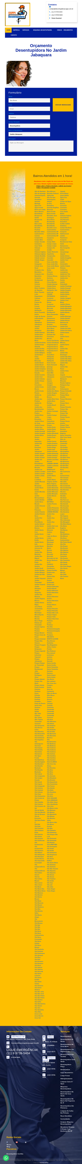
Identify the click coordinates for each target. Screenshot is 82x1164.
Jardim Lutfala (39, 475)
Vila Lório (50, 806)
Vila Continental (65, 488)
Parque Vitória (39, 685)
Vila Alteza (50, 723)
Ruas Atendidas (66, 1116)
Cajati (62, 199)
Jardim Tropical (40, 584)
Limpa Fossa (65, 1075)
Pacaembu (50, 566)
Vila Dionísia (51, 768)
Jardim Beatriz (39, 350)
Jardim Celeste (40, 379)
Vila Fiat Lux (64, 500)
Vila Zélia (63, 574)
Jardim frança (51, 441)
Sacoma (49, 659)
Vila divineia (51, 776)
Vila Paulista (39, 951)
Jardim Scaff (39, 568)
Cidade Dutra (51, 286)
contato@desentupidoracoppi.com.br (61, 9)
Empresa (16, 30)
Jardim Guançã (40, 431)
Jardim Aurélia (39, 348)
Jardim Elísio (39, 415)
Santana (37, 707)
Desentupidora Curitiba (14, 1154)
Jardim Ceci (39, 377)
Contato (14, 35)
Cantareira (38, 244)
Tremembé (38, 721)
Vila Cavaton (51, 760)
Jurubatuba (38, 608)
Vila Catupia (64, 477)
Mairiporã (63, 379)
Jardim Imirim (64, 294)
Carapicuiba (51, 256)
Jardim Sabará (39, 524)
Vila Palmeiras (51, 832)
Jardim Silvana (40, 572)
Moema (37, 617)
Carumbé (50, 260)
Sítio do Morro (52, 693)
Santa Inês (38, 705)
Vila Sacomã (39, 971)
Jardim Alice (39, 334)
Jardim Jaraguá (65, 298)
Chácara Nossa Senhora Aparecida (52, 278)
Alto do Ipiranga (40, 193)
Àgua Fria (38, 205)
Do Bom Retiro (52, 326)
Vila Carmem (39, 790)
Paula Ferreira (39, 687)
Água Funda (39, 207)
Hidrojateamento (66, 1078)
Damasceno (51, 318)
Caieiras (49, 240)
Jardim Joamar (40, 457)
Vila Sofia (38, 1002)
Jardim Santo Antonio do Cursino (39, 548)
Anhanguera (51, 199)
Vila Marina (50, 812)
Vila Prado (50, 848)
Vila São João (39, 991)
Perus (36, 693)
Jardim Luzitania (52, 465)
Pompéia (37, 701)
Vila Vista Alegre (65, 566)
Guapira (37, 308)
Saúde (37, 709)
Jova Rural (38, 606)
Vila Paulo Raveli (66, 542)
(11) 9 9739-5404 (57, 15)
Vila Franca (51, 786)
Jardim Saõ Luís (52, 526)
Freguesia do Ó (52, 350)
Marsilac (50, 546)
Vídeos (59, 30)
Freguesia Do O (52, 344)
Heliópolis (38, 310)
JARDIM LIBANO (52, 463)
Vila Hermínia (51, 792)
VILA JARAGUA (52, 800)
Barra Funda (51, 211)
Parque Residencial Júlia (39, 669)
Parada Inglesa (40, 627)
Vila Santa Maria (52, 862)
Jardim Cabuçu (40, 367)
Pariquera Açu (65, 385)
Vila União (50, 881)
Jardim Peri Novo (66, 330)
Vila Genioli (64, 504)
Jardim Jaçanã (39, 453)
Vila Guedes (64, 508)
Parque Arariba (52, 570)
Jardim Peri (38, 518)
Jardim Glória (39, 429)
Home (8, 30)
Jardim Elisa (51, 431)
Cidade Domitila (40, 256)
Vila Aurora (38, 754)
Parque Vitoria (65, 427)
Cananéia (63, 205)
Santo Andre (51, 677)
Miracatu (63, 381)
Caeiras (37, 236)
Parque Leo (64, 393)
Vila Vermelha (39, 1010)
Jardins (49, 532)
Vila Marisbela (51, 814)
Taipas (49, 701)
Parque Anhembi (65, 391)
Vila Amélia (64, 449)
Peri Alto (50, 627)
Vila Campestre (40, 776)
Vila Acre (50, 719)
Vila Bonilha (64, 465)
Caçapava (50, 238)
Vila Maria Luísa (52, 808)
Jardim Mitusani (52, 492)
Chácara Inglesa (40, 252)
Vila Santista (51, 864)
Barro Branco (39, 211)
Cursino (37, 284)
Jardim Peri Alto (65, 328)
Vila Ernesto (51, 780)
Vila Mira (37, 909)
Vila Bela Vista (65, 457)
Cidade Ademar (52, 284)
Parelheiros (51, 568)
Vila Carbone (51, 748)
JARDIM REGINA (52, 512)
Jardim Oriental (40, 506)
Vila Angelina (39, 739)
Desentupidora (65, 1036)
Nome (10, 96)
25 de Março (64, 193)
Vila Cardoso (51, 752)
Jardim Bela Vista (53, 399)
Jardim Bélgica (40, 352)
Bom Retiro (51, 219)
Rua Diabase (51, 651)
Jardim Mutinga (65, 316)
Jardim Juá (38, 459)
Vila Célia (63, 481)
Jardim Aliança (40, 332)
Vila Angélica (64, 451)
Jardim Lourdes (40, 471)
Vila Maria (38, 887)
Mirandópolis (39, 615)
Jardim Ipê (38, 443)
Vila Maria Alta (39, 889)
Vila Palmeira (51, 830)
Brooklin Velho (40, 232)
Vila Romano (39, 961)
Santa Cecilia (51, 663)
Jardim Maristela (52, 488)
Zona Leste (38, 1014)
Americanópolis (40, 195)
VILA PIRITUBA (52, 844)
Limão (49, 538)
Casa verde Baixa (53, 266)
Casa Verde (38, 246)
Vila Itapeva (64, 516)
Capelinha (50, 254)
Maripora (50, 544)
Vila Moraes (38, 923)
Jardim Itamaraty (52, 453)
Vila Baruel (64, 455)
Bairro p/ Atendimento (15, 130)
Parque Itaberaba (53, 586)
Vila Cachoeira (65, 471)
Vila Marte (38, 901)
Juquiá (62, 375)
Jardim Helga (51, 447)
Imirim (37, 314)
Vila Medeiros (39, 907)
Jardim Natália (39, 500)
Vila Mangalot (65, 522)
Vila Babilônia (39, 760)
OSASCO (50, 564)
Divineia (49, 324)
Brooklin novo (52, 227)
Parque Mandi (51, 588)
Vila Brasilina (39, 764)
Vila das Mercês (40, 812)
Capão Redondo (52, 252)
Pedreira (37, 689)
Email (10, 105)
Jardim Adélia (51, 387)
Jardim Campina (40, 369)
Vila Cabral (38, 774)
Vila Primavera (52, 852)
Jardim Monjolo (52, 494)
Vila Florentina (65, 502)
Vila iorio (50, 794)
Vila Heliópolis (39, 854)
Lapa (48, 534)
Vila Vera (37, 1008)
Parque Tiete (51, 617)
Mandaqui (38, 612)
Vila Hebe (50, 790)
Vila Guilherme (39, 840)
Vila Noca (38, 931)
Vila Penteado (51, 838)
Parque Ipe (50, 584)
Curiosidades (65, 1119)
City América (64, 217)
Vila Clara (38, 794)
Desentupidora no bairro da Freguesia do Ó (67, 1101)
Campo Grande (40, 242)
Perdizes (37, 691)
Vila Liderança (65, 520)
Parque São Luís (52, 612)
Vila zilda (50, 887)
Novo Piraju (38, 621)
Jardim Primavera (53, 508)
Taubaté (49, 705)
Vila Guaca (38, 836)
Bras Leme (38, 223)
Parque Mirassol (52, 590)
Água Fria (63, 197)
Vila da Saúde (39, 810)
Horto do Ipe (51, 363)
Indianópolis (39, 318)
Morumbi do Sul (52, 558)
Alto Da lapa (51, 197)
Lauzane (37, 610)
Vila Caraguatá (39, 786)
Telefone (11, 113)
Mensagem (12, 139)
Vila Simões (38, 1000)
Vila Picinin (51, 842)
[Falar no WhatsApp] (6, 1158)
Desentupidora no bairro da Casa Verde (67, 1094)
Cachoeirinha (39, 234)
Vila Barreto (64, 453)
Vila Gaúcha (39, 834)
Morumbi (50, 554)
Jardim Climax (39, 381)
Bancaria (50, 209)
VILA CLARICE (52, 762)
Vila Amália (64, 447)
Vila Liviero (38, 885)
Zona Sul (38, 1018)
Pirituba (37, 695)
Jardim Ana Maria (53, 391)
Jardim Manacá (40, 481)
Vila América (51, 725)
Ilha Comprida (65, 248)
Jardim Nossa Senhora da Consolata (65, 322)
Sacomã (49, 661)
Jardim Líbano (65, 304)
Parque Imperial (40, 651)
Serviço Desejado (14, 122)
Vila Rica (37, 957)
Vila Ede (37, 824)
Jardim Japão (39, 455)
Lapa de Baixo (52, 536)
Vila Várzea (38, 1006)
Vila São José (39, 993)
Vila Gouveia (64, 506)
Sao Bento (50, 679)
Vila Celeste (39, 792)
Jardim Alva (38, 336)
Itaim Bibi (50, 373)
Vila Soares (64, 558)
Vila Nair (37, 925)
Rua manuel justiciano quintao (51, 655)
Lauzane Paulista (66, 377)
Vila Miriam (50, 816)
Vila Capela (38, 784)
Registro (63, 433)
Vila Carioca (39, 788)
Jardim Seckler (40, 570)
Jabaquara (38, 322)
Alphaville (50, 195)
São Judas (38, 717)
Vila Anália (50, 727)
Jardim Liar (38, 469)
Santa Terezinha (52, 667)
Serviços (25, 30)
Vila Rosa (38, 965)
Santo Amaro (51, 675)
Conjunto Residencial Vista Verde (66, 242)
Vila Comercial (65, 486)
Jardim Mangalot (66, 306)
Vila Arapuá (38, 748)
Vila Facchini (39, 828)
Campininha (39, 238)
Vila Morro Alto (52, 822)
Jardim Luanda (40, 473)
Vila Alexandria (40, 733)
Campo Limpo (51, 244)
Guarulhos (50, 354)
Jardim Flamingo (66, 286)
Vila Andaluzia (39, 737)
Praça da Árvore (40, 703)
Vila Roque (64, 546)
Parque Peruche (52, 608)
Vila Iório (50, 796)
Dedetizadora (65, 1069)
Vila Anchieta (39, 735)
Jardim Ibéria (64, 292)
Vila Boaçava (64, 463)
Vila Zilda (38, 1012)
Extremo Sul (51, 334)
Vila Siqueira (51, 871)
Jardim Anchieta (40, 342)
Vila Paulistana (40, 953)
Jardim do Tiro (65, 274)
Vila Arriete (38, 752)
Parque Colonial (40, 639)
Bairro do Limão (40, 209)
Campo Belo (39, 240)
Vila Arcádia (39, 750)
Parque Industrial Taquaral (38, 655)
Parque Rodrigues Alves (38, 675)
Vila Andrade (51, 729)
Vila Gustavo (39, 850)
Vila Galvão (51, 788)
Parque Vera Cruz (53, 619)
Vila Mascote (39, 903)
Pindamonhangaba (53, 629)
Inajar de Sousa (40, 316)
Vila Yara (50, 883)
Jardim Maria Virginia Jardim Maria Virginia (52, 481)
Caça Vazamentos (66, 1072)
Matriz (49, 548)
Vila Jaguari (64, 518)
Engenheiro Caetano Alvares (38, 298)
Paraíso (37, 629)
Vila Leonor (38, 883)
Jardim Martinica (52, 490)
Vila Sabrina (39, 969)
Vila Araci (38, 746)
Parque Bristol (39, 633)
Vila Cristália (39, 802)
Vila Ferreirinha (52, 784)
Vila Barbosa (51, 744)
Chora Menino (52, 282)
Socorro (49, 699)
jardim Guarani (52, 445)
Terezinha (50, 707)
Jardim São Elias (66, 356)
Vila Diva (50, 770)
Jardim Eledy (51, 429)
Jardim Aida (51, 389)
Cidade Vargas (39, 260)
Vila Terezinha (65, 560)
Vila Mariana (39, 893)
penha (49, 623)
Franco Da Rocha (53, 340)
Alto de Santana (40, 191)
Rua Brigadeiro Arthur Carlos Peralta (52, 647)
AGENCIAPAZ (44, 1162)
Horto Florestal (40, 312)
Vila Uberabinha (40, 1004)
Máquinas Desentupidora (42, 30)
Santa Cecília (51, 665)
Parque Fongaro (40, 645)
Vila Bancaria (51, 733)
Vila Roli (37, 959)
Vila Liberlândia (52, 804)
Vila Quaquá (39, 955)
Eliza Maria (50, 328)
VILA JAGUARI (52, 798)
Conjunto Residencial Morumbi (51, 306)
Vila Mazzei (38, 905)
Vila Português (52, 846)
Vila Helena (38, 852)
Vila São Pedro (39, 995)
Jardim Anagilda (65, 258)
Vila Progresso (52, 854)
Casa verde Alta (52, 262)
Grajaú (49, 352)
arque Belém (64, 195)
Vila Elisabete (51, 778)
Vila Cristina (39, 804)
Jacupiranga (64, 252)
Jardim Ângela (52, 393)
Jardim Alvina (64, 256)
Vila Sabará (38, 967)
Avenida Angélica (53, 207)
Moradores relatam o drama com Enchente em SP (67, 1129)
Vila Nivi (37, 929)
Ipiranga (37, 320)
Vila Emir (37, 826)
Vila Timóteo (51, 879)
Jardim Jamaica (52, 455)
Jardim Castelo (40, 375)
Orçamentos (68, 30)
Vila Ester (63, 498)
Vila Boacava (64, 461)
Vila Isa (37, 877)
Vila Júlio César (52, 802)
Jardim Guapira (40, 433)
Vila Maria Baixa (40, 891)
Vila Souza (50, 875)
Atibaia (49, 201)
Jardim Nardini (65, 318)
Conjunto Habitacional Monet (51, 300)
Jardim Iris (63, 296)
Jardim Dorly (51, 427)
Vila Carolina (51, 756)
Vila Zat (62, 572)
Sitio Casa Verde (65, 437)
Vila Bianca (64, 459)
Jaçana (49, 381)
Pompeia (50, 635)
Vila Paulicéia (39, 949)
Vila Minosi (64, 536)
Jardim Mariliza (52, 486)
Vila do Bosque (40, 814)
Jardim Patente (40, 512)
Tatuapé (49, 703)
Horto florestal (52, 365)
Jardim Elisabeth (52, 433)
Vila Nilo (37, 927)
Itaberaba (50, 371)
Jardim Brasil (39, 363)
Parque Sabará (39, 679)
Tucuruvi (38, 723)
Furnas (37, 306)
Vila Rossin (64, 548)
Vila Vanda (63, 562)
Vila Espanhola (52, 782)
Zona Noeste (39, 1016)
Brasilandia (51, 221)
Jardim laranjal (52, 457)
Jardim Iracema (52, 451)
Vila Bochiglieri (40, 762)
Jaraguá (49, 383)
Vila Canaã (38, 782)
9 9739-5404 (15, 1057)
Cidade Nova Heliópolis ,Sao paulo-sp (52, 290)
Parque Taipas (52, 615)
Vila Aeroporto (39, 725)
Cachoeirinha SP (52, 232)
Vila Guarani (39, 838)
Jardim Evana (51, 435)
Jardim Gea (38, 427)
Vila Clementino (40, 796)
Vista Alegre (51, 889)
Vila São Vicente (52, 868)
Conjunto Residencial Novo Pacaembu (52, 312)
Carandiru (63, 207)
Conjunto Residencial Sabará (39, 280)
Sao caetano (51, 681)
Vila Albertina (39, 731)
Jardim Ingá (51, 449)
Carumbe (50, 258)
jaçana (49, 379)
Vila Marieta (38, 895)
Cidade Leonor (40, 258)
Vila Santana (39, 985)
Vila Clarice (64, 483)
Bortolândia (39, 213)
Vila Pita (63, 544)
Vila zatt (49, 885)
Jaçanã (37, 326)
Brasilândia (38, 225)
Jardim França (39, 425)
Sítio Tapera (39, 719)
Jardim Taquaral (40, 578)
